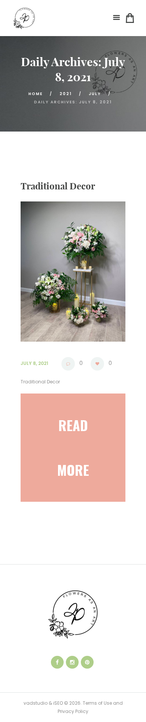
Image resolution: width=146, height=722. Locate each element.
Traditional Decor (58, 186)
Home (35, 94)
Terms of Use (97, 703)
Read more (73, 447)
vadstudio (36, 703)
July (95, 94)
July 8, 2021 (34, 363)
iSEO (58, 703)
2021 (66, 94)
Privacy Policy (73, 711)
